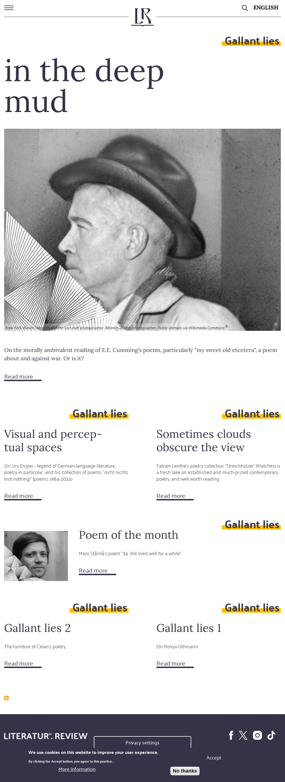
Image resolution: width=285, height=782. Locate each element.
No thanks (185, 771)
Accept (214, 757)
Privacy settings (142, 742)
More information (77, 768)
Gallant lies (252, 40)
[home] (142, 19)
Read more (22, 376)
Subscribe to (6, 698)
